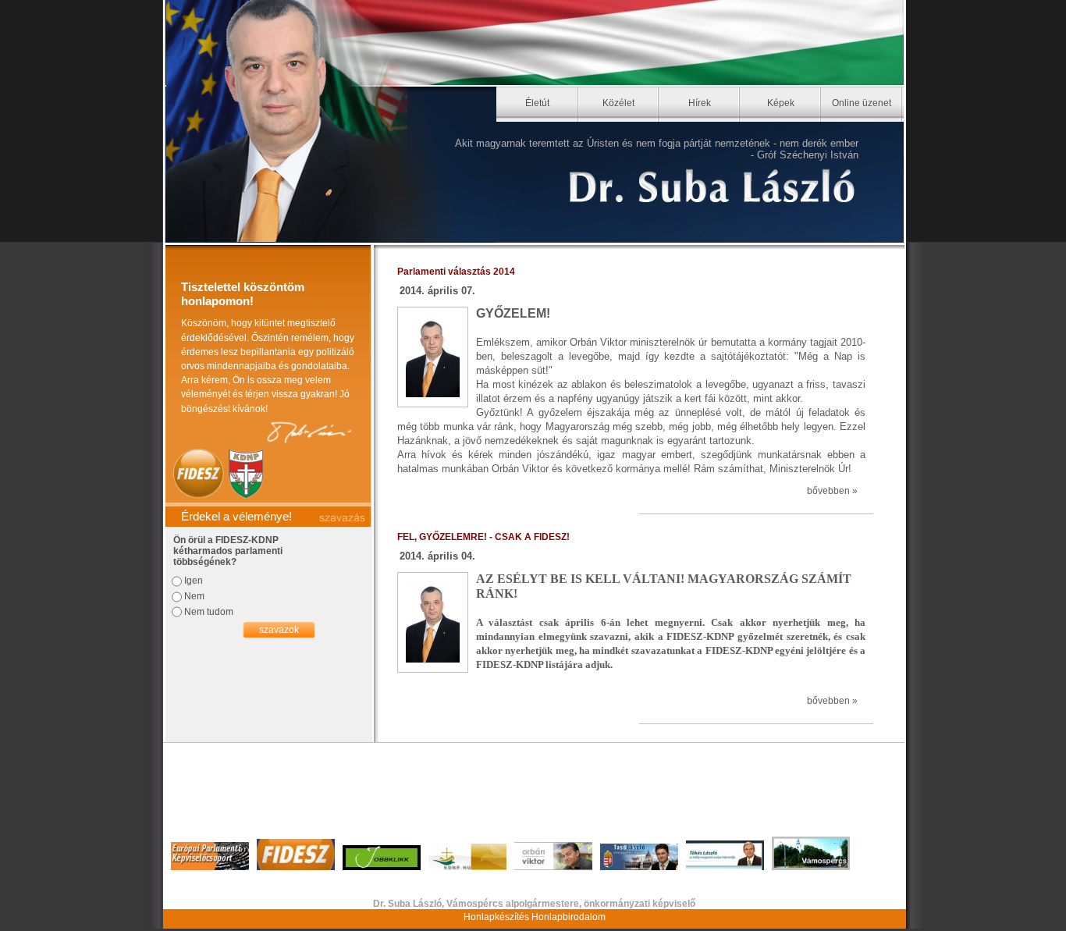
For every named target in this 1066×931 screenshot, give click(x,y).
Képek (780, 103)
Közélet (618, 103)
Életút (537, 103)
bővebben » (832, 490)
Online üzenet (861, 103)
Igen (193, 580)
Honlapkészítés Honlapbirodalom (535, 916)
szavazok (279, 629)
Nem (194, 596)
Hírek (699, 103)
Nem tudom (208, 611)
